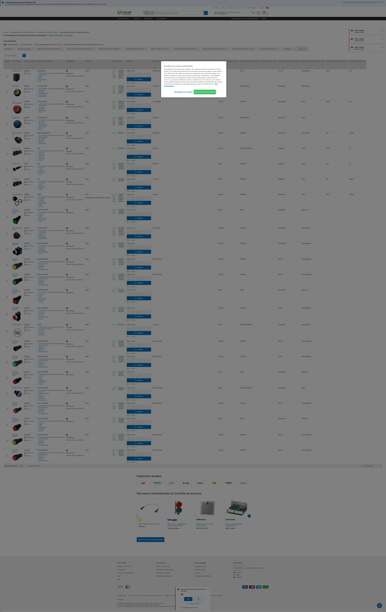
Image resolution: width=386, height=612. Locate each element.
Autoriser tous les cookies (205, 92)
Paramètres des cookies (183, 92)
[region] (193, 79)
